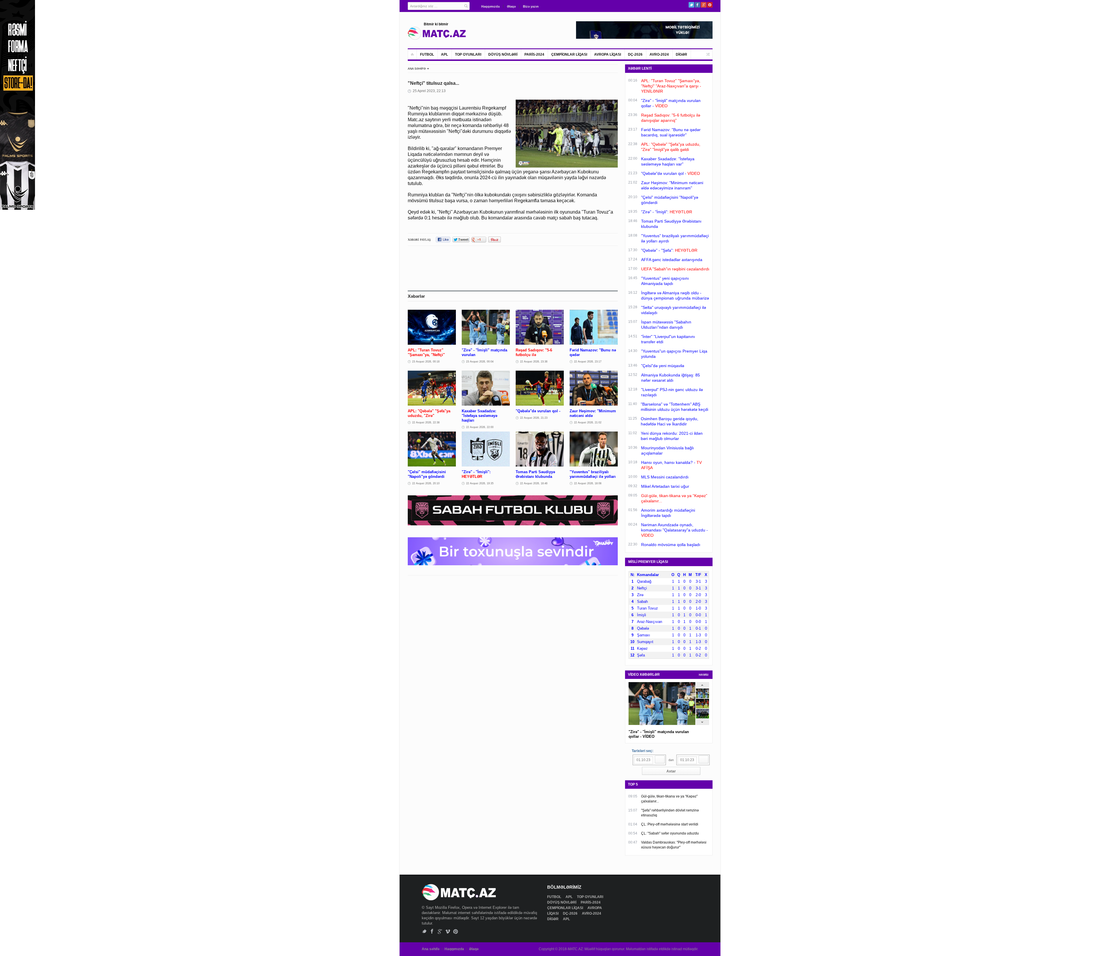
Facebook (697, 5)
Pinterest (710, 5)
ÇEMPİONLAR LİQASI (569, 54)
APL (444, 54)
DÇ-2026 (635, 54)
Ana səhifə (431, 949)
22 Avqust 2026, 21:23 (533, 417)
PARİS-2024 (534, 54)
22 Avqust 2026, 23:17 (587, 361)
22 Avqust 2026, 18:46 (533, 483)
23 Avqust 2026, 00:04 (480, 361)
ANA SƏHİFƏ (417, 68)
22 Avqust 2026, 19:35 (480, 483)
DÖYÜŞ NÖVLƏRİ (502, 54)
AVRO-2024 (659, 54)
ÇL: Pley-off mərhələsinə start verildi (669, 824)
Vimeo (447, 931)
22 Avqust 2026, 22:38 (426, 422)
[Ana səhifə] (412, 54)
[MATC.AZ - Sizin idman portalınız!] (437, 33)
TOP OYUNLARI (468, 54)
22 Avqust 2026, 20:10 (426, 483)
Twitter (691, 5)
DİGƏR (681, 54)
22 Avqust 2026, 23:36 (533, 361)
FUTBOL (427, 54)
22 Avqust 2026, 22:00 (480, 427)
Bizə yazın (531, 6)
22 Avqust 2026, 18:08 (587, 483)
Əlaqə (511, 6)
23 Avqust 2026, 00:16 (426, 361)
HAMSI (704, 674)
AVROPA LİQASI (607, 54)
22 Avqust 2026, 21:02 (587, 422)
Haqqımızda (490, 6)
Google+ (703, 5)
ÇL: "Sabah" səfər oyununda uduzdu (670, 833)
